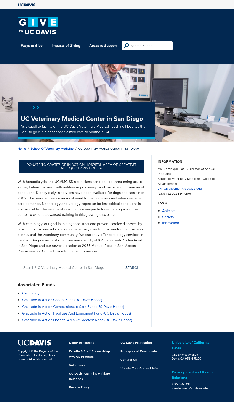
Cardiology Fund (35, 293)
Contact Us (128, 359)
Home (22, 148)
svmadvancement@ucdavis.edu (180, 188)
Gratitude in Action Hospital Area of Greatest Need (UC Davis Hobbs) (77, 320)
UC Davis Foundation (136, 342)
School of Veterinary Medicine (52, 148)
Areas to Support (103, 45)
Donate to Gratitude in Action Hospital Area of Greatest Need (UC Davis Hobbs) (81, 166)
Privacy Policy (79, 387)
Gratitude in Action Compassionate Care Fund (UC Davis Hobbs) (73, 306)
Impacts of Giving (66, 45)
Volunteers (77, 365)
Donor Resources (81, 342)
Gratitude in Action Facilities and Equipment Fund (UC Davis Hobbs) (76, 313)
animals (168, 210)
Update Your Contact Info (139, 368)
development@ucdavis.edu (190, 388)
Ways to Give (32, 45)
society (168, 217)
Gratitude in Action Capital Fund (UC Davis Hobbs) (62, 299)
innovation (170, 222)
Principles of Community (138, 351)
